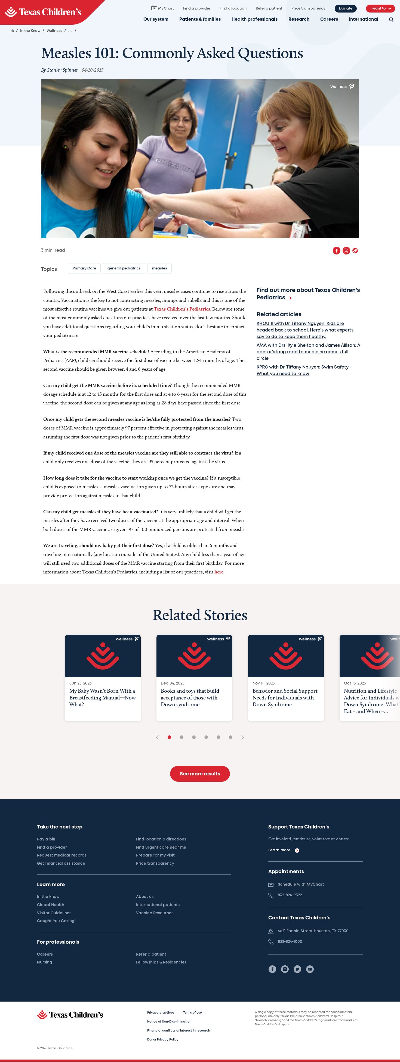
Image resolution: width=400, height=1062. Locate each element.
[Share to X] (346, 250)
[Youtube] (310, 969)
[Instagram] (285, 969)
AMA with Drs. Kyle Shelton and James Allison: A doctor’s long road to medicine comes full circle (308, 352)
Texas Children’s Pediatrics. (182, 309)
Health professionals (255, 19)
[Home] (12, 31)
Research (298, 19)
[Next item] (241, 737)
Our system (155, 19)
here (218, 572)
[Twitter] (297, 969)
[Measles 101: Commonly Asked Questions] (52, 12)
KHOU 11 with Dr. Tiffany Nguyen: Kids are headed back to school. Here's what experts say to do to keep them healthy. (305, 330)
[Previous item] (159, 737)
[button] (355, 250)
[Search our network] (391, 20)
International (363, 19)
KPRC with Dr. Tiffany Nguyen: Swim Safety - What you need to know (304, 370)
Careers (329, 19)
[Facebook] (272, 969)
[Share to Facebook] (336, 250)
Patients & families (200, 19)
